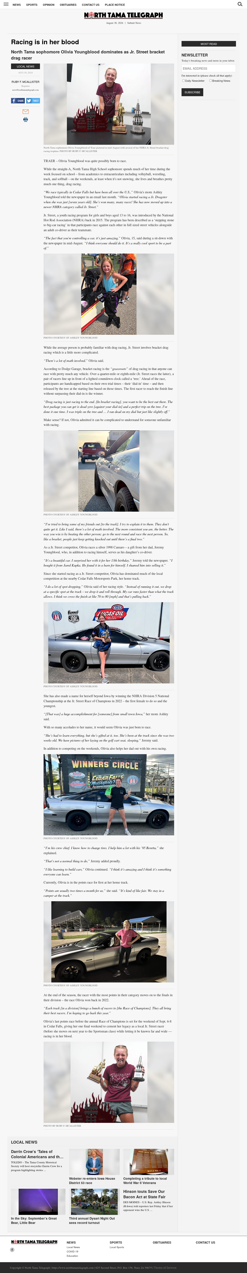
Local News (25, 66)
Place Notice (115, 5)
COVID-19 (72, 1251)
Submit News (134, 23)
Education (72, 1255)
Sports (31, 5)
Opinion (48, 5)
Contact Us (90, 5)
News (17, 5)
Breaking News (221, 80)
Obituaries (68, 5)
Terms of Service (165, 1267)
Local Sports (117, 1247)
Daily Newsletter (195, 80)
